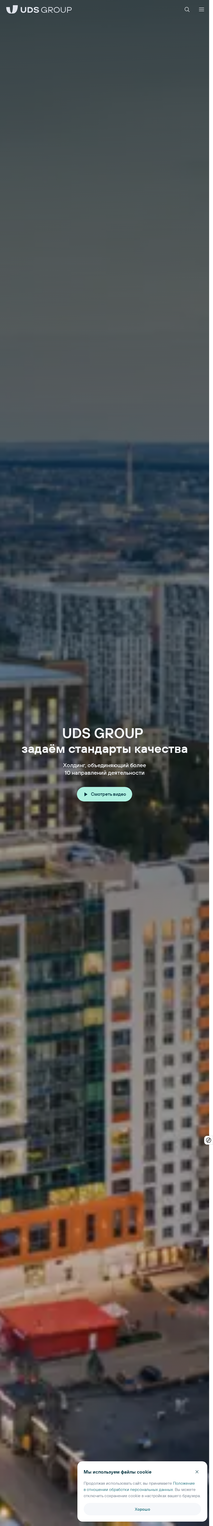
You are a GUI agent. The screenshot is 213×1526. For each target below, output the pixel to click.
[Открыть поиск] (187, 9)
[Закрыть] (197, 1472)
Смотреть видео (108, 794)
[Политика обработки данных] (208, 1140)
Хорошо (142, 1509)
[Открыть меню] (201, 9)
